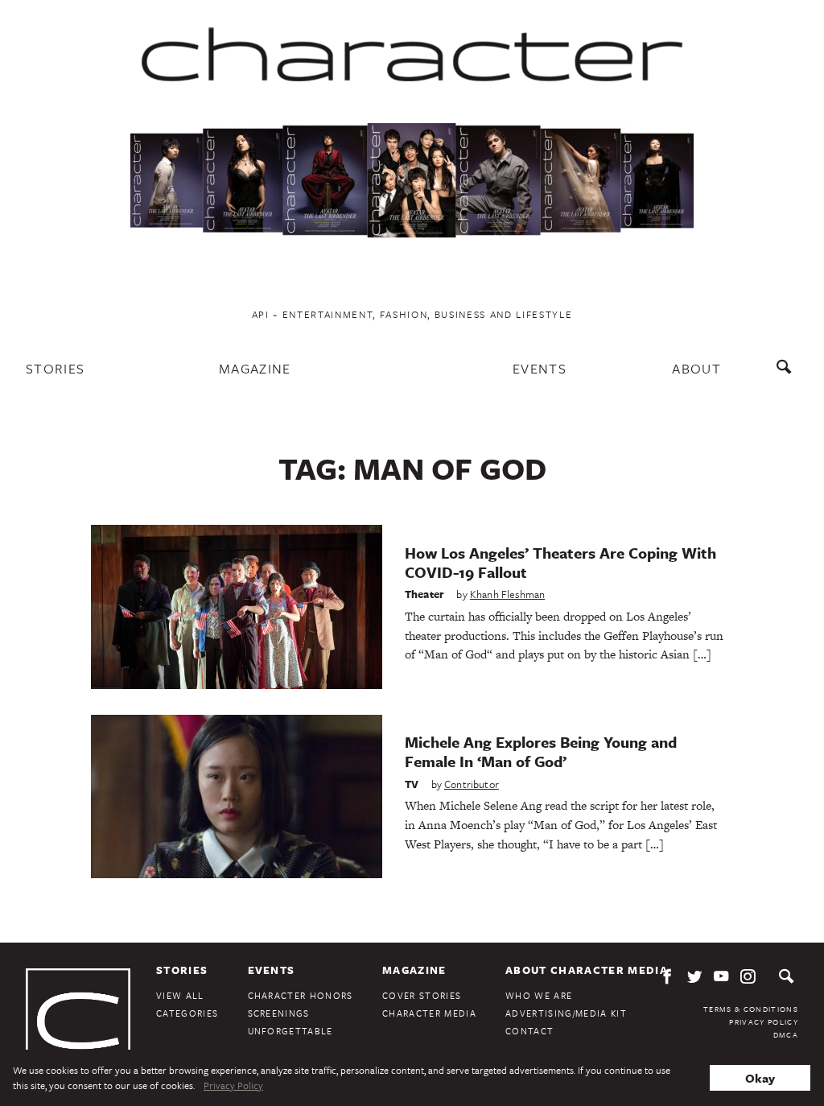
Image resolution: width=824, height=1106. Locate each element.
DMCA (785, 1034)
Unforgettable (290, 1031)
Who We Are (538, 995)
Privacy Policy (763, 1021)
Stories (55, 368)
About (696, 368)
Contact (529, 1031)
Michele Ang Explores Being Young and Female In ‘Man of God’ (541, 751)
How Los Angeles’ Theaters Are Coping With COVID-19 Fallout (560, 562)
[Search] (787, 374)
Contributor (471, 784)
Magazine (255, 368)
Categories (187, 1013)
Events (539, 368)
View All (180, 995)
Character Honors (300, 995)
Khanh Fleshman (507, 594)
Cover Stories (421, 995)
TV (411, 784)
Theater (424, 594)
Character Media (429, 1013)
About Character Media (586, 970)
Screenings (279, 1013)
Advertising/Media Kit (566, 1013)
